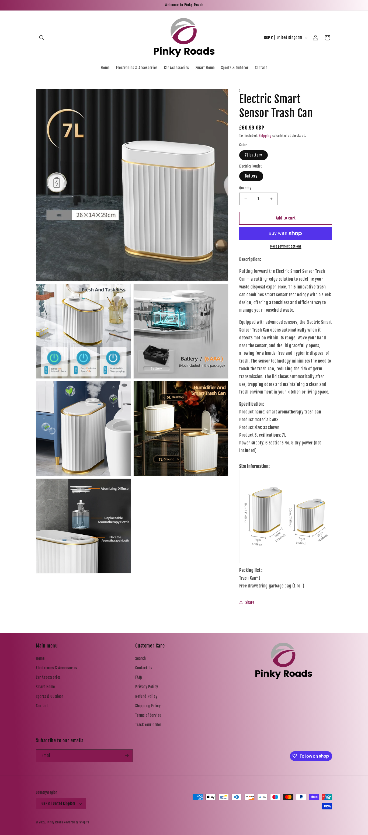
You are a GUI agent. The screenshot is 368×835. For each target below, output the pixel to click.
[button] (42, 38)
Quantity (245, 188)
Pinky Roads (55, 822)
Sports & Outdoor (49, 696)
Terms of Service (148, 715)
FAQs (139, 677)
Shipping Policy (148, 705)
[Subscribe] (127, 755)
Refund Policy (146, 696)
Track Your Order (148, 724)
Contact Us (143, 667)
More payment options (285, 246)
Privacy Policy (146, 686)
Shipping (265, 136)
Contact (42, 705)
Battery (251, 176)
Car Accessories (48, 677)
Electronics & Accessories (56, 667)
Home (40, 658)
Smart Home (45, 686)
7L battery (253, 155)
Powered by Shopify (76, 822)
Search (140, 658)
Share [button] (249, 602)
